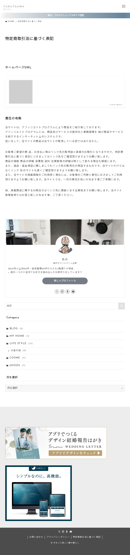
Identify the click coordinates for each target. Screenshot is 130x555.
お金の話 (18, 350)
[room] (68, 291)
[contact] (73, 291)
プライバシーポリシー (58, 537)
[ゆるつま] (17, 6)
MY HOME (19, 336)
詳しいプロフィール (65, 281)
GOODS (17, 365)
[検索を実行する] (121, 306)
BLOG (16, 328)
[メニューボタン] (123, 6)
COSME (18, 358)
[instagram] (62, 291)
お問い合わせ (36, 537)
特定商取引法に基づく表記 (87, 537)
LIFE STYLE (21, 343)
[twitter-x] (57, 291)
